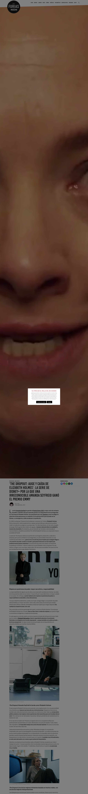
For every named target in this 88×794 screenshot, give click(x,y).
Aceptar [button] (49, 402)
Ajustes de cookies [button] (41, 402)
